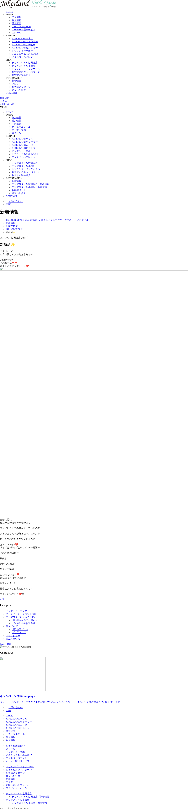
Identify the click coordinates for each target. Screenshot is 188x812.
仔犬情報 (16, 17)
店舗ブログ (12, 626)
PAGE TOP (5, 644)
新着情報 (16, 80)
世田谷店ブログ (20, 629)
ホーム (9, 715)
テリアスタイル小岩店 (23, 65)
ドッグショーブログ (16, 611)
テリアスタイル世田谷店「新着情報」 (32, 184)
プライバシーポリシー (17, 788)
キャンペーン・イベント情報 (21, 614)
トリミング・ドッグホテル (26, 69)
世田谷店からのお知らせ (25, 620)
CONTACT (11, 93)
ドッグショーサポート (23, 50)
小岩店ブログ (19, 632)
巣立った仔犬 (19, 90)
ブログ (15, 84)
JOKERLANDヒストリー (25, 47)
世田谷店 (4, 98)
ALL (2, 599)
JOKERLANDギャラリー (25, 41)
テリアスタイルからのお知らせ (22, 617)
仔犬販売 (16, 23)
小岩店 (3, 101)
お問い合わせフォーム (17, 785)
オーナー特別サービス (23, 29)
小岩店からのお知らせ (23, 623)
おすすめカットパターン (19, 769)
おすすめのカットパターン (26, 72)
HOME (9, 12)
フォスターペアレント (23, 57)
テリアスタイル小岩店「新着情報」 (30, 187)
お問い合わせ (7, 104)
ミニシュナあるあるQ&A (25, 54)
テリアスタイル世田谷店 (25, 62)
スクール (16, 32)
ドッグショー (13, 635)
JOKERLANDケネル (22, 38)
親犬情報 (16, 20)
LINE (8, 204)
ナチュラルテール (21, 26)
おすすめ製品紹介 (21, 75)
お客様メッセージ (21, 87)
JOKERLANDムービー (23, 44)
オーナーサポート (21, 130)
